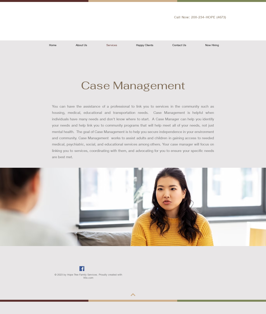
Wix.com (88, 277)
